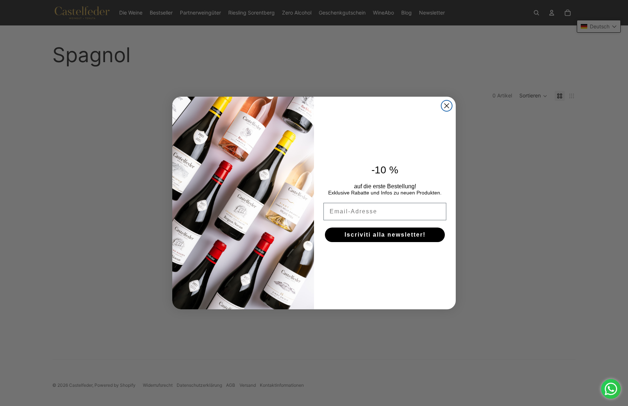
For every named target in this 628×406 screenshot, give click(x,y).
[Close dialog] (446, 105)
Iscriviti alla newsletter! (385, 235)
